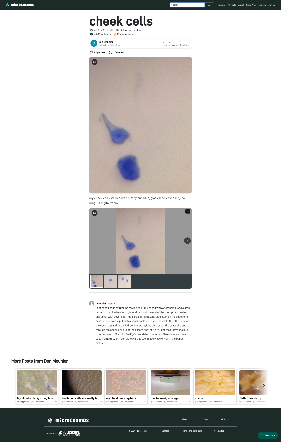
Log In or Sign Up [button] (267, 5)
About (241, 5)
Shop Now (251, 5)
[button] (37, 386)
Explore (222, 5)
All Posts (232, 5)
